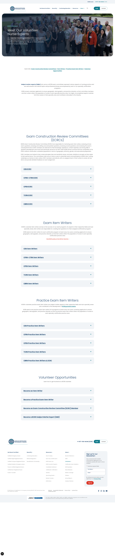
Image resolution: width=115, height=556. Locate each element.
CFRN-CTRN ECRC (31, 178)
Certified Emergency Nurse (14, 456)
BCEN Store (48, 481)
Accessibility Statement (58, 490)
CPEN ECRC (28, 187)
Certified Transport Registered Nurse (16, 461)
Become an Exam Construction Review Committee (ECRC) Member (51, 408)
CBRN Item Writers (31, 284)
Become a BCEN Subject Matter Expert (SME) (42, 417)
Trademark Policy (52, 491)
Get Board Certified (13, 452)
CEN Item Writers (30, 249)
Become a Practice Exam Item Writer (39, 400)
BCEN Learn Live (49, 461)
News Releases (68, 469)
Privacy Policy (97, 478)
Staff (66, 458)
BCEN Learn (90, 1)
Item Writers (61, 69)
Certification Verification (51, 469)
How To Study (49, 456)
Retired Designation (31, 458)
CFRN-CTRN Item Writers (34, 257)
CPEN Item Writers (31, 266)
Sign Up (90, 483)
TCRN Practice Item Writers (35, 352)
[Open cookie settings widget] (2, 553)
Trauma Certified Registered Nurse (16, 467)
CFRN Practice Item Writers (35, 334)
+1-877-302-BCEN (101, 1)
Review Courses (49, 478)
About (67, 452)
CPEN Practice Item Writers (35, 343)
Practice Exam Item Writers (74, 69)
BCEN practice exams (69, 306)
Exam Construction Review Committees (43, 69)
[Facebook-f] (98, 491)
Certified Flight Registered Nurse (15, 458)
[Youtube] (106, 491)
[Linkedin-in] (104, 491)
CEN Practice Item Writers (34, 326)
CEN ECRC (27, 169)
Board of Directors (69, 456)
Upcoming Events (50, 475)
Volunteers (68, 461)
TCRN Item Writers (31, 275)
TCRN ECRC (28, 195)
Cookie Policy (75, 490)
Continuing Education (32, 456)
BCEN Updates (68, 467)
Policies (67, 475)
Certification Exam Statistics (71, 464)
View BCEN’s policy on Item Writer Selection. (57, 239)
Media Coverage (69, 472)
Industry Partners (69, 481)
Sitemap (50, 490)
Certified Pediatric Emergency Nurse (16, 464)
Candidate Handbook (51, 467)
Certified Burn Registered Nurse (15, 469)
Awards (48, 472)
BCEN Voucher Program (51, 464)
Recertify (29, 452)
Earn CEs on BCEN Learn (51, 458)
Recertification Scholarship (33, 461)
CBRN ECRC (28, 204)
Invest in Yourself (11, 472)
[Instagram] (101, 491)
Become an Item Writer (33, 391)
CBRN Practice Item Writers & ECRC (38, 361)
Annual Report (68, 478)
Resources (49, 452)
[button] (57, 169)
